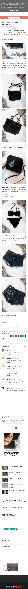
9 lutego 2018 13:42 (13, 350)
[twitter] (7, 587)
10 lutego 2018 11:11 (15, 379)
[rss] (16, 587)
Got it (17, 10)
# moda (7, 333)
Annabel (8, 388)
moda (13, 26)
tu (13, 196)
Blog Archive (20, 463)
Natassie (9, 358)
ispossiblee (9, 366)
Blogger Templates (23, 585)
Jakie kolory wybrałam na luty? (11, 327)
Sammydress (23, 32)
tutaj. (24, 147)
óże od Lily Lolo (9, 324)
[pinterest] (21, 587)
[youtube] (18, 587)
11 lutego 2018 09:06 (15, 388)
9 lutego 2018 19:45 (16, 366)
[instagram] (14, 587)
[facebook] (9, 587)
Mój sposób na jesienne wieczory (16, 478)
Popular (8, 463)
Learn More (12, 10)
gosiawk (9, 379)
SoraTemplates (9, 585)
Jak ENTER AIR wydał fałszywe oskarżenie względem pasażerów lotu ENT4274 (16, 485)
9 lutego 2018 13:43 (15, 358)
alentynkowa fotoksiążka (11, 331)
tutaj (9, 70)
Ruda (8, 350)
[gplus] (11, 587)
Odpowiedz (9, 354)
